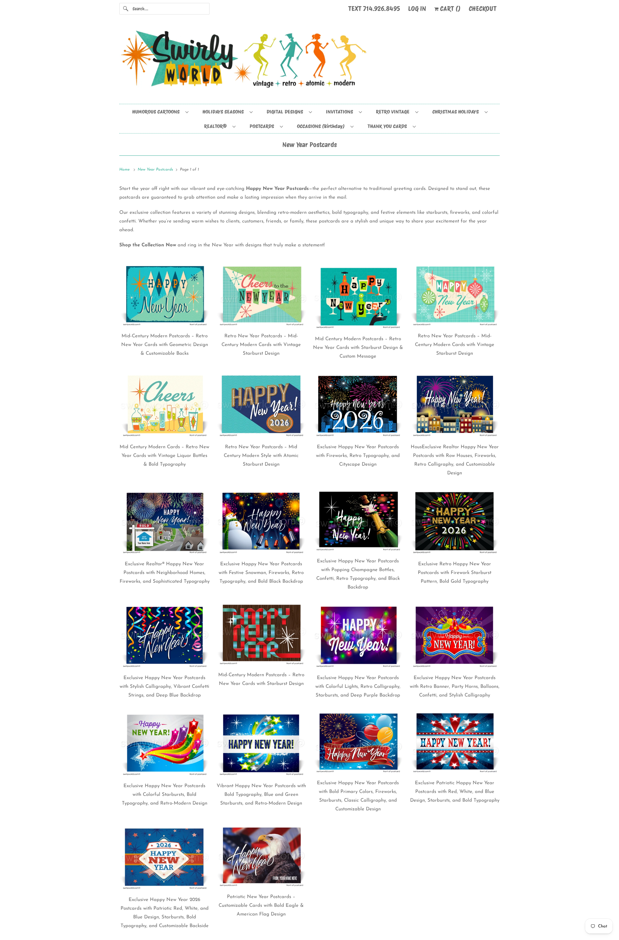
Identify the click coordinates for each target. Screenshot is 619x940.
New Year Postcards (309, 145)
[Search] (125, 9)
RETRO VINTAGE (394, 112)
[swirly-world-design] (309, 62)
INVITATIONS (341, 112)
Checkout (482, 9)
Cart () (449, 9)
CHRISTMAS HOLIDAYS (456, 112)
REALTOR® (216, 126)
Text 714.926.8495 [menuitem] (374, 9)
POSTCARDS (263, 126)
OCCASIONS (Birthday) (322, 126)
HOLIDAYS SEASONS (224, 112)
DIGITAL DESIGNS (286, 112)
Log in (417, 9)
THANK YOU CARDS (388, 126)
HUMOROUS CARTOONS (157, 112)
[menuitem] (160, 111)
